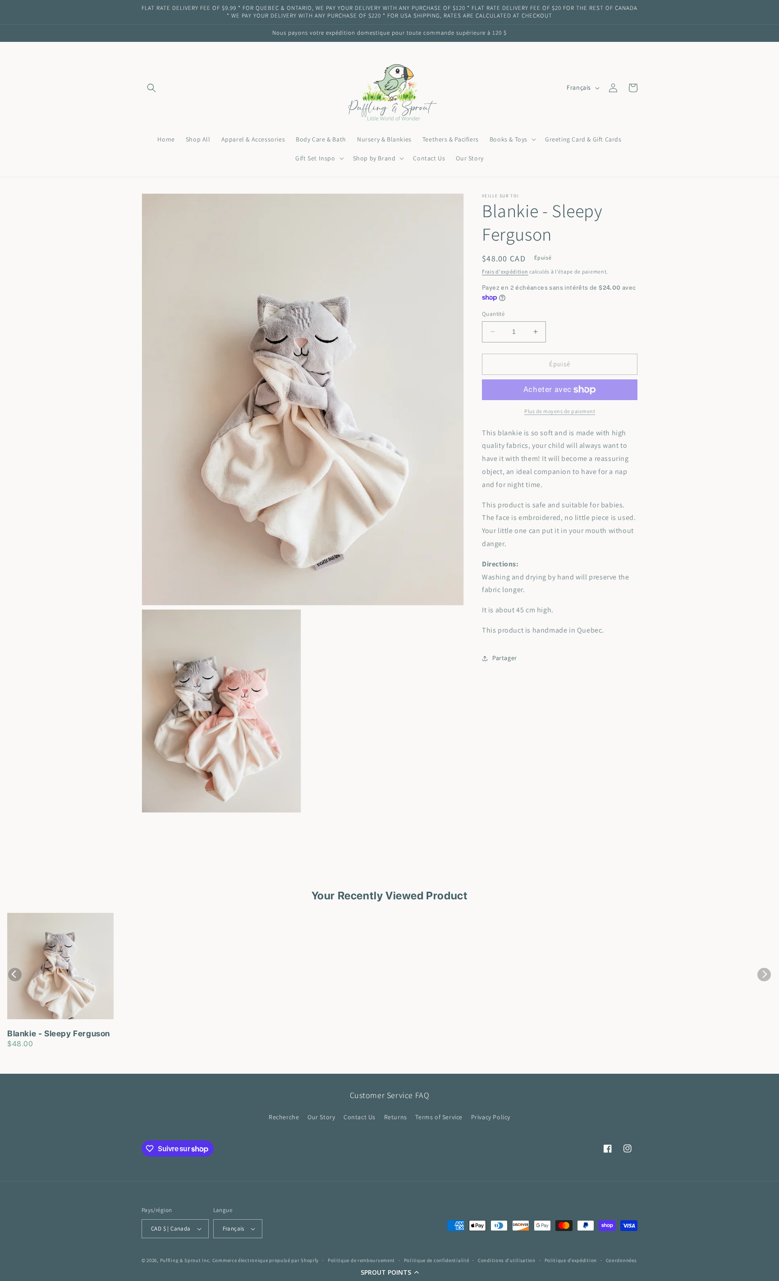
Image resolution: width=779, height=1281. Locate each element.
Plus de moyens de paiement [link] (559, 411)
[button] (389, 1272)
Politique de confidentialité (436, 1260)
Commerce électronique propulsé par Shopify (265, 1260)
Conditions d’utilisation (507, 1260)
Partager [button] (504, 658)
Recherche (284, 1117)
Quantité (493, 314)
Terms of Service (439, 1117)
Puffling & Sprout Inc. (185, 1260)
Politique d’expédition (571, 1260)
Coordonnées (621, 1260)
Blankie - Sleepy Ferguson (58, 1033)
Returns (395, 1117)
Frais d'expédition (505, 271)
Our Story (321, 1117)
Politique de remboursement (361, 1260)
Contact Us (360, 1117)
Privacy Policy (490, 1117)
